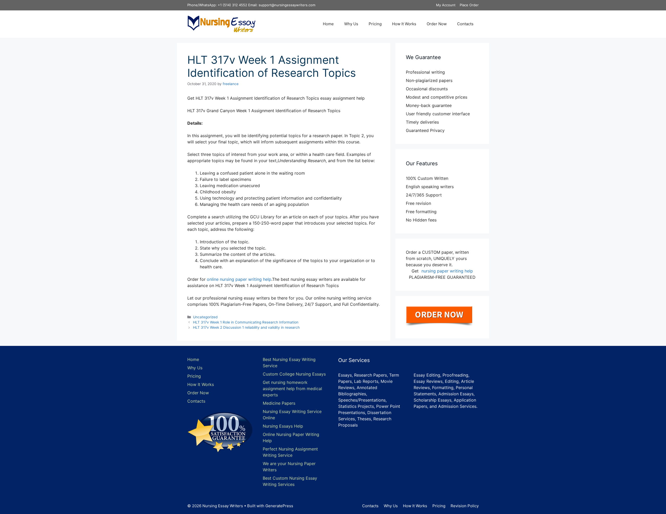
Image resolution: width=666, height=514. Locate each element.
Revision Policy (465, 505)
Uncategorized (205, 317)
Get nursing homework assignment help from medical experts (292, 388)
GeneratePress (279, 505)
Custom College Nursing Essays (294, 374)
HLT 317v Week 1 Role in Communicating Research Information (245, 322)
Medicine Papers (279, 403)
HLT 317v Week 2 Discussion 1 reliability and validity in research (246, 327)
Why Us (351, 23)
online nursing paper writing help (239, 279)
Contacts (465, 23)
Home (328, 23)
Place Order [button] (469, 5)
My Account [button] (446, 5)
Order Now (437, 23)
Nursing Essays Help (283, 426)
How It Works (404, 23)
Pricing (375, 23)
